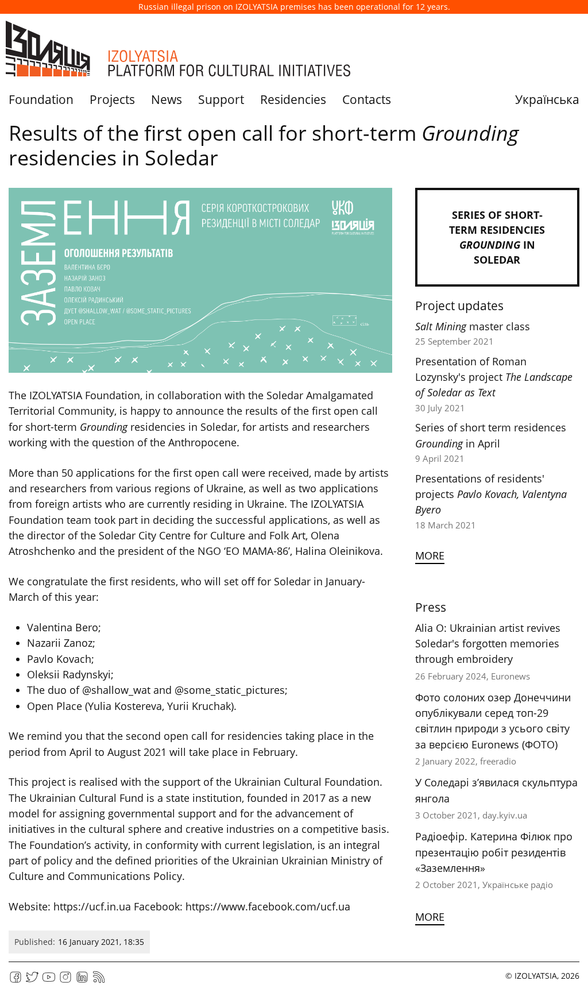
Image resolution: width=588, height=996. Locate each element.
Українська (547, 99)
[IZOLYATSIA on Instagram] (65, 980)
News (166, 99)
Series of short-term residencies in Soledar (497, 237)
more (429, 555)
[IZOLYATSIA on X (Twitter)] (32, 980)
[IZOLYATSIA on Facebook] (15, 980)
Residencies (293, 99)
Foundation (41, 99)
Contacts (366, 99)
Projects (112, 99)
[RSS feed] (99, 980)
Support (221, 99)
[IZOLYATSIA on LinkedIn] (82, 980)
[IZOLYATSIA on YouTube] (49, 980)
